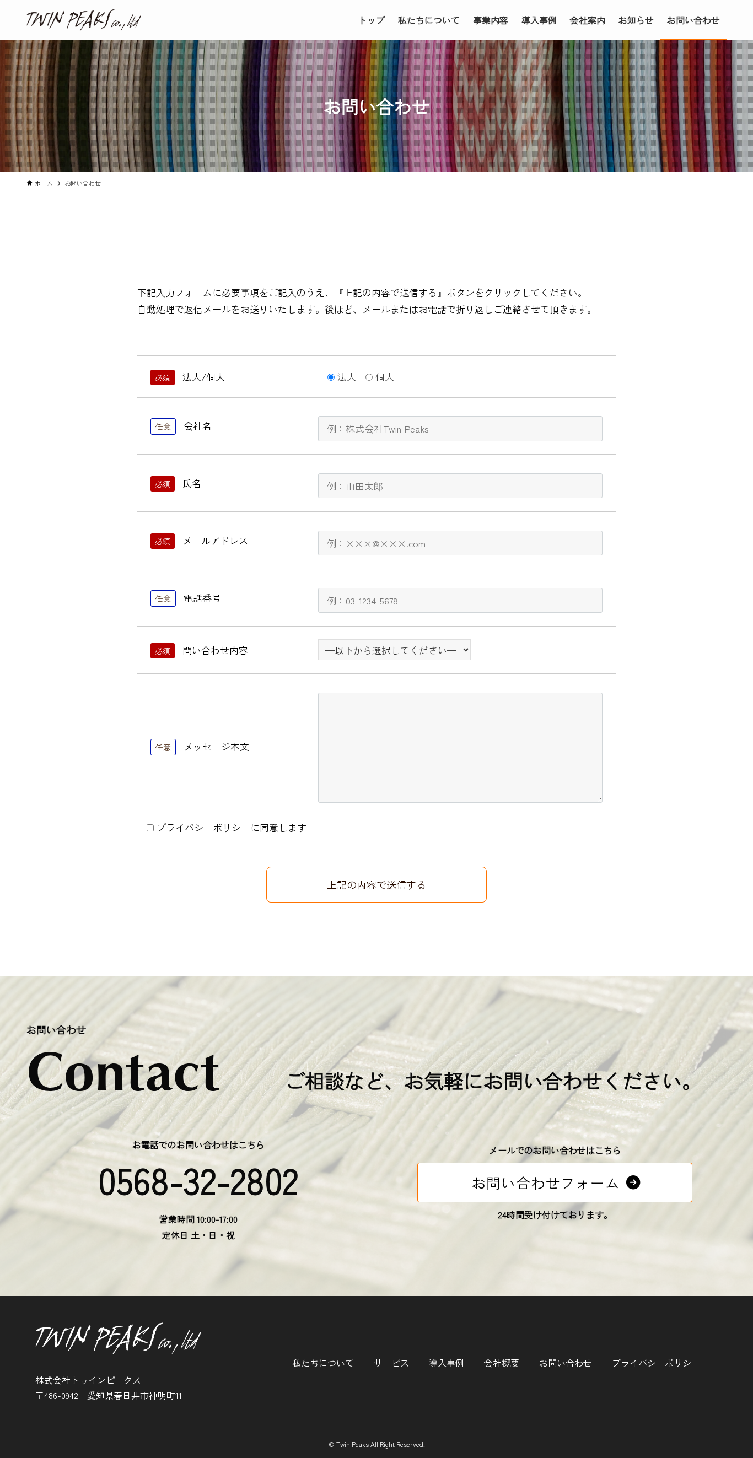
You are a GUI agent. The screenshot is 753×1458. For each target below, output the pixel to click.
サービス (391, 1362)
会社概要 (501, 1362)
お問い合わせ (565, 1362)
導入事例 (446, 1362)
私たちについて (323, 1362)
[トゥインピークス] (83, 20)
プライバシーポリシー (656, 1362)
